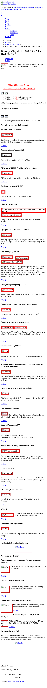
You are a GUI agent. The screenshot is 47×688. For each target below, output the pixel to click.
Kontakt (8, 37)
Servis (7, 21)
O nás (7, 19)
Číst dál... (4, 146)
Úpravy (7, 23)
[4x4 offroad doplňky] (8, 4)
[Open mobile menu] (1, 13)
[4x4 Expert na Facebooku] (23, 549)
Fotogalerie (13, 31)
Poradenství (9, 27)
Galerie (7, 29)
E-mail (7, 61)
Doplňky (8, 25)
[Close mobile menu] (1, 15)
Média (12, 35)
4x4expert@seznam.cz (16, 681)
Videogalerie (14, 33)
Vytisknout (9, 59)
